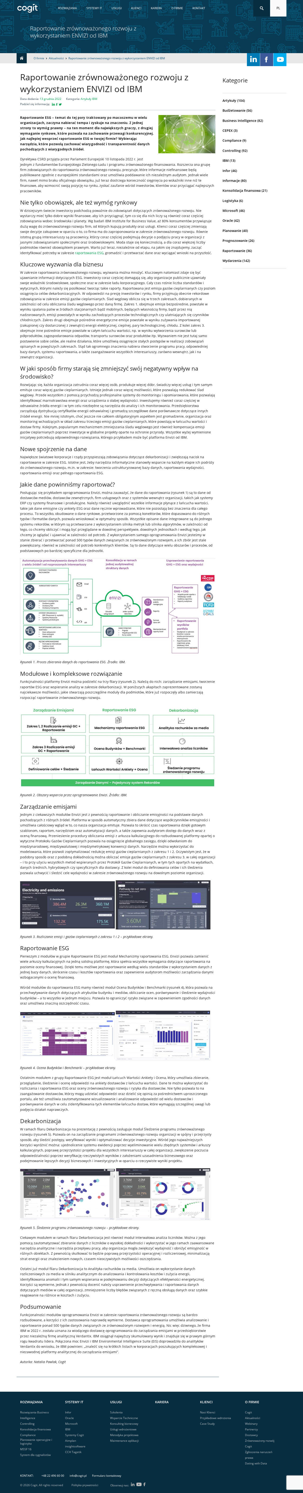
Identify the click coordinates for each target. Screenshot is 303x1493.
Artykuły (229, 100)
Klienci (136, 8)
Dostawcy (251, 1435)
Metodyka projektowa (124, 1435)
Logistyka (230, 200)
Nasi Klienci (207, 1412)
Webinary (251, 1424)
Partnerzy (251, 1429)
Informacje (231, 180)
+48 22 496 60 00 (52, 1476)
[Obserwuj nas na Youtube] (279, 59)
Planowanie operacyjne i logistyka (36, 1442)
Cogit (248, 1412)
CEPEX (228, 130)
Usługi (116, 8)
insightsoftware (75, 1446)
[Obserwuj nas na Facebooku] (266, 59)
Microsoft (230, 210)
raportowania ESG (89, 253)
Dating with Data (256, 1463)
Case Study (207, 1424)
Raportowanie (234, 250)
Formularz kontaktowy (106, 1476)
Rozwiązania (67, 8)
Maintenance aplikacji (124, 1441)
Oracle (228, 220)
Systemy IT (94, 8)
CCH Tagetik (73, 1452)
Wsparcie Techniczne (124, 1418)
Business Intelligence (239, 120)
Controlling (232, 150)
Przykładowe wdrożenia (215, 1418)
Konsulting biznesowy (124, 1424)
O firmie (177, 8)
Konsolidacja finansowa (242, 190)
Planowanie (232, 230)
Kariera (156, 8)
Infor (226, 170)
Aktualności (252, 1418)
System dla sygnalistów (35, 1455)
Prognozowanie (235, 240)
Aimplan (70, 1441)
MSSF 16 (25, 1449)
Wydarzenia (232, 260)
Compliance (232, 140)
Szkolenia (116, 1412)
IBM (226, 160)
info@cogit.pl (78, 1476)
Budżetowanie (234, 110)
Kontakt (198, 8)
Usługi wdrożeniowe (123, 1429)
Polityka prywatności (84, 1485)
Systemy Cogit (74, 1435)
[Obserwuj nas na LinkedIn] (253, 59)
